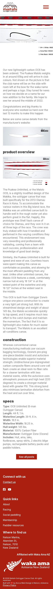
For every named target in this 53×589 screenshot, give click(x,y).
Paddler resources (13, 525)
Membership (10, 520)
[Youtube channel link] (9, 489)
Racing (7, 509)
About (6, 504)
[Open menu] (46, 7)
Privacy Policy (9, 585)
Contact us (9, 482)
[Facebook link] (4, 489)
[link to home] (10, 7)
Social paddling (12, 514)
